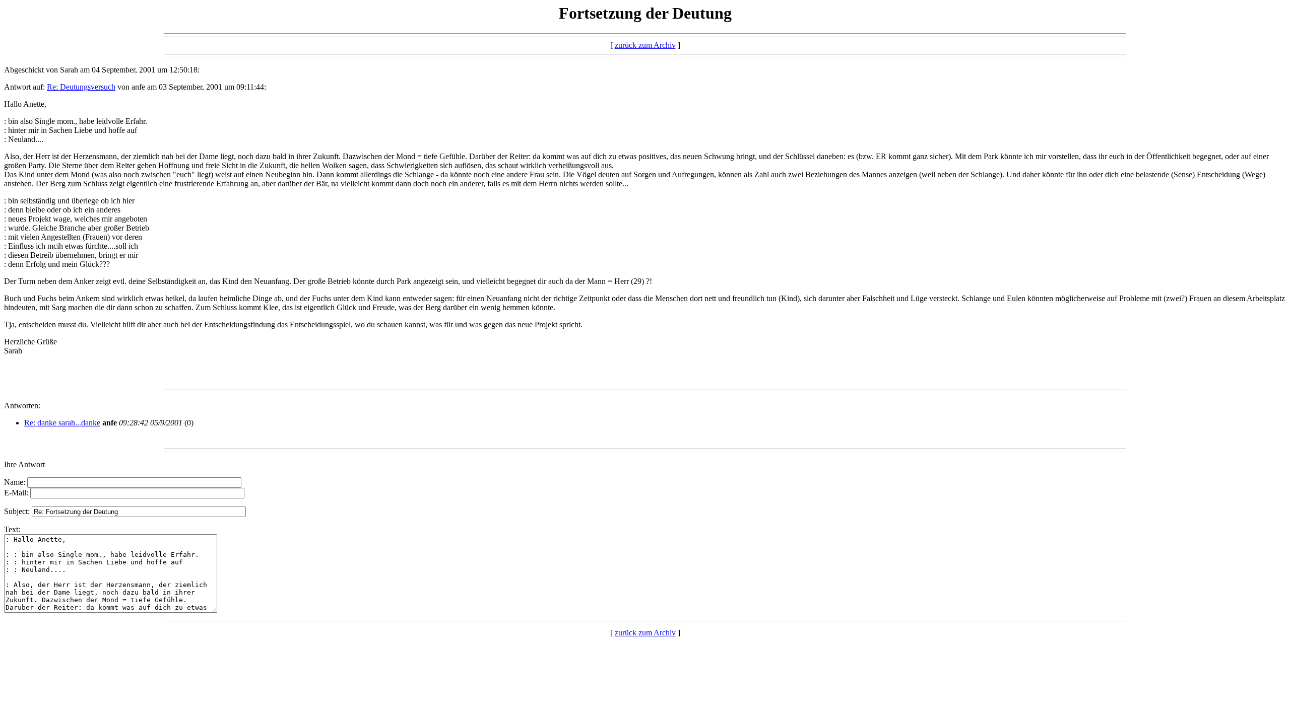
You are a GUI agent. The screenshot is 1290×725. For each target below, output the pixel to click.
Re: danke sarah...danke (62, 422)
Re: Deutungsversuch (81, 87)
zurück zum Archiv (645, 45)
